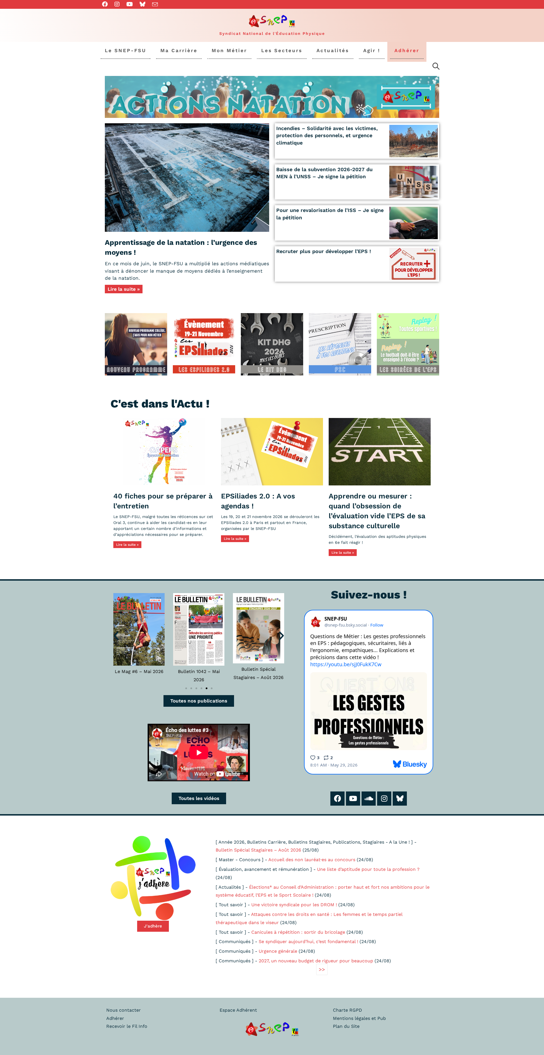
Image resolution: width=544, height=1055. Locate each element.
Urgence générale (278, 951)
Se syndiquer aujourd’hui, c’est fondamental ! (308, 941)
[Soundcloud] (369, 798)
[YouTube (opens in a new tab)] (129, 4)
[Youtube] (353, 798)
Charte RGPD (347, 1010)
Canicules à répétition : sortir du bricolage (298, 932)
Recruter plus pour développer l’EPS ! (323, 251)
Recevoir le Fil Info (126, 1026)
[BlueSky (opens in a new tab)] (142, 4)
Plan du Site (346, 1026)
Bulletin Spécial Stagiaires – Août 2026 (258, 850)
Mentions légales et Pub (359, 1018)
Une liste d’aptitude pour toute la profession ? (368, 869)
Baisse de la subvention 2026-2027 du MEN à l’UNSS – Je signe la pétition (324, 172)
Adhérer (115, 1018)
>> (322, 969)
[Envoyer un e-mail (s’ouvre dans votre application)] (155, 4)
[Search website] (436, 67)
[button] (116, 635)
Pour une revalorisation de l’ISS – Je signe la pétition (330, 213)
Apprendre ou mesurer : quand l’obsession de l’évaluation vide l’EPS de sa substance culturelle (377, 511)
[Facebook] (337, 798)
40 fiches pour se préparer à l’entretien (162, 501)
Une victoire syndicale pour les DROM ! (294, 904)
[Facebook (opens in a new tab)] (106, 4)
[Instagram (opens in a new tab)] (117, 4)
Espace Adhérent (238, 1010)
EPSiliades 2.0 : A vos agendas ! (258, 501)
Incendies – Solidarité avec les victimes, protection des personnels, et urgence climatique (327, 135)
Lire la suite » (124, 289)
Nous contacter (123, 1010)
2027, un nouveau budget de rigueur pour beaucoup (316, 960)
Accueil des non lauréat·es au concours (311, 859)
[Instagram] (384, 798)
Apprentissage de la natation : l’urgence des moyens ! (181, 247)
